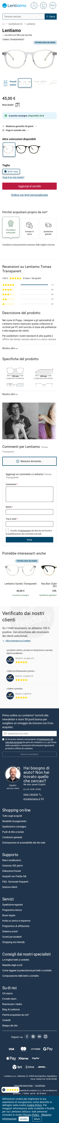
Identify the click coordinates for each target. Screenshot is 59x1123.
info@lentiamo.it (31, 798)
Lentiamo (30, 23)
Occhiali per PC (15, 23)
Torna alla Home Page (23, 1085)
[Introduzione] (3, 24)
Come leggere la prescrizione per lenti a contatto (27, 970)
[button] (25, 82)
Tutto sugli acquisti (12, 815)
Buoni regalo (8, 915)
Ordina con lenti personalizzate (29, 195)
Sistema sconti (10, 931)
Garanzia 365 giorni (12, 865)
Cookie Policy (34, 1105)
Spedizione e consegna (14, 826)
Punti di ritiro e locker (13, 832)
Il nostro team (9, 998)
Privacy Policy (31, 1114)
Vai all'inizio (40, 1085)
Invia (29, 539)
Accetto (23, 1118)
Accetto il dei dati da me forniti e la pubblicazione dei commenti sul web (29, 532)
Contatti (6, 1020)
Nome (9, 506)
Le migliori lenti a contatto (15, 959)
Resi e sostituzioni (11, 860)
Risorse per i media (12, 1004)
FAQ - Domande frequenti (15, 881)
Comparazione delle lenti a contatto (20, 975)
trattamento (25, 530)
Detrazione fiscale (11, 871)
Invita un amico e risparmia (16, 920)
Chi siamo (7, 993)
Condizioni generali (12, 837)
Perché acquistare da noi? (15, 1014)
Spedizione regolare (12, 904)
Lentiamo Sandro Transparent (20, 583)
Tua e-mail (12, 518)
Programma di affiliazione (15, 926)
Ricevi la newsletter (29, 754)
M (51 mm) (13, 171)
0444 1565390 (30, 794)
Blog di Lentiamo (11, 1009)
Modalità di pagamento (14, 821)
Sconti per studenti (11, 936)
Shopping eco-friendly (13, 942)
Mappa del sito (10, 1025)
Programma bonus (12, 910)
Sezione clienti (9, 887)
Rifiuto (37, 1118)
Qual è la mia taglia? (13, 177)
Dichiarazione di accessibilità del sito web (23, 842)
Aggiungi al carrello (29, 186)
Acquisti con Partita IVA (14, 876)
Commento (12, 484)
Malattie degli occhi (12, 965)
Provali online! (13, 83)
